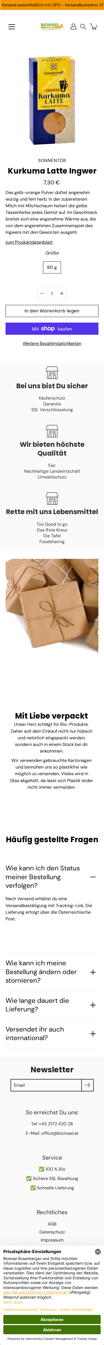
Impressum (52, 1240)
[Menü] (12, 27)
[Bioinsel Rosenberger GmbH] (52, 26)
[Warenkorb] (94, 26)
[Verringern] (42, 293)
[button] (83, 26)
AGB (52, 1224)
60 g (52, 267)
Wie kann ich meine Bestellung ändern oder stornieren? (41, 972)
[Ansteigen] (62, 293)
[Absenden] (87, 1085)
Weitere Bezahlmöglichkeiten (52, 343)
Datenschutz (52, 1232)
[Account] (73, 26)
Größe (52, 253)
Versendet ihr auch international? (35, 1033)
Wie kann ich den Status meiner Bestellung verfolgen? (43, 877)
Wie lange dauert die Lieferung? (37, 1005)
